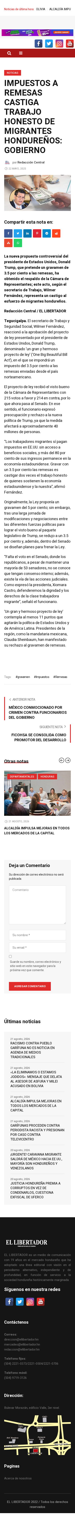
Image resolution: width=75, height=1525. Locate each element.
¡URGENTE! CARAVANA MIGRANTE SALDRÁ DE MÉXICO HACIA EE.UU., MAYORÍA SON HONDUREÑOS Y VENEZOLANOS (36, 1168)
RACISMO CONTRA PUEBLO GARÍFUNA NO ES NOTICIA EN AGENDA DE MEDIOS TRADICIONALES (32, 1057)
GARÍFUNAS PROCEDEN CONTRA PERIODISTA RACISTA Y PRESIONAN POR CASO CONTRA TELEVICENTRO (37, 1139)
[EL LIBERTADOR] (37, 26)
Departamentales (22, 783)
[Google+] (46, 240)
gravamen (24, 684)
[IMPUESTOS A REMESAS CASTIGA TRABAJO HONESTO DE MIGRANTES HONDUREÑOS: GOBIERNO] (37, 199)
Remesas (61, 684)
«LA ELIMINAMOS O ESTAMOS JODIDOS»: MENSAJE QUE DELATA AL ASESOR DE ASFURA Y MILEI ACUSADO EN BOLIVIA (36, 1086)
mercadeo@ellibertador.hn (22, 1351)
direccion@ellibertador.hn (21, 1346)
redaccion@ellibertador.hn (22, 1356)
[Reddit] (56, 240)
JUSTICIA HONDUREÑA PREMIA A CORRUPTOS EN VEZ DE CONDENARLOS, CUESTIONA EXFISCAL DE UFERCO (35, 1197)
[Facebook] (8, 240)
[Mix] (8, 250)
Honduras (47, 783)
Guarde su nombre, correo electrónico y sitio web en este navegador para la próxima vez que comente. (35, 973)
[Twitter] (18, 240)
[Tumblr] (18, 250)
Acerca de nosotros (18, 1485)
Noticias (12, 80)
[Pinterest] (37, 240)
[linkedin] (27, 240)
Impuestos (42, 684)
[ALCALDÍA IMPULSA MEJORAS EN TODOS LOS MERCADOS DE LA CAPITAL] (37, 800)
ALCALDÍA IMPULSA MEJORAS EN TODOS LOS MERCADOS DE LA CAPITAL (37, 838)
